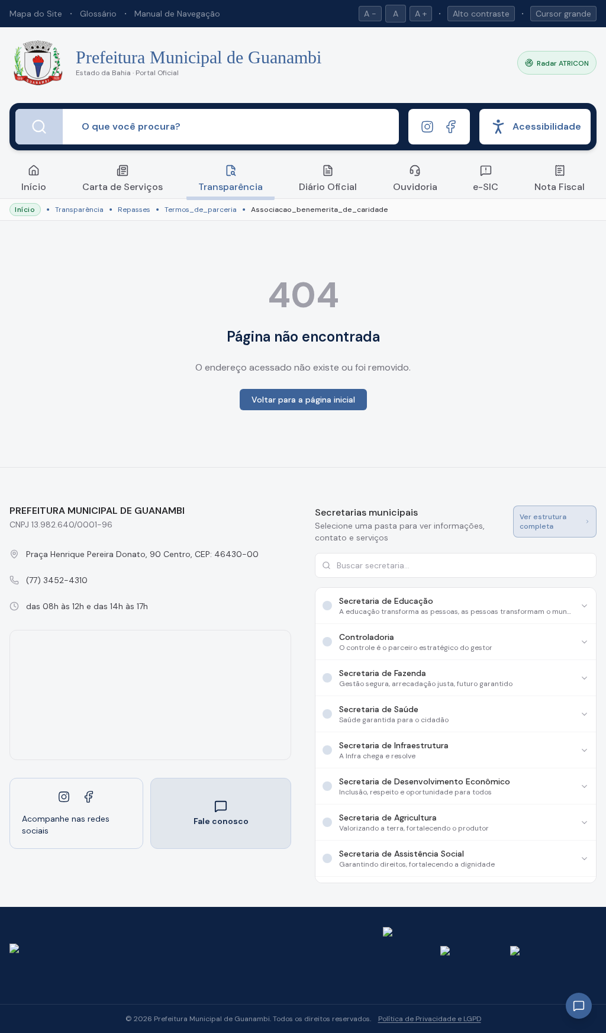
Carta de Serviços (122, 187)
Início (33, 187)
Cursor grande (563, 13)
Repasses (134, 209)
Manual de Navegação (177, 13)
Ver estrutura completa (543, 521)
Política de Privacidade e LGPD (429, 1019)
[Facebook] (451, 127)
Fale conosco (221, 821)
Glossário (98, 13)
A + (421, 13)
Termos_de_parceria (201, 209)
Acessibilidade (546, 126)
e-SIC (485, 187)
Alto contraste (481, 13)
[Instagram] (427, 127)
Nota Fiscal (559, 187)
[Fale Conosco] (579, 1006)
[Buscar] (39, 126)
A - (370, 13)
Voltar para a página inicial (303, 399)
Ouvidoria (415, 187)
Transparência (230, 187)
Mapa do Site (35, 13)
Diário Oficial (328, 187)
